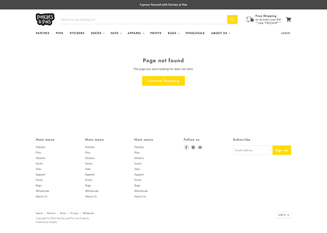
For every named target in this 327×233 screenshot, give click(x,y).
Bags (173, 33)
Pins (59, 33)
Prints (155, 33)
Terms (63, 213)
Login (285, 33)
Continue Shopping (163, 80)
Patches (42, 33)
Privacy (75, 213)
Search (39, 213)
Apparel (135, 33)
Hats (115, 33)
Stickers (77, 33)
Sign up (282, 150)
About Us (219, 33)
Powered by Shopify (46, 222)
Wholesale (195, 33)
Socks (96, 33)
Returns (51, 213)
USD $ (282, 214)
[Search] (232, 19)
